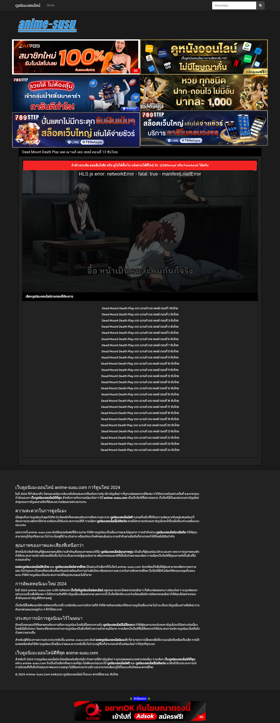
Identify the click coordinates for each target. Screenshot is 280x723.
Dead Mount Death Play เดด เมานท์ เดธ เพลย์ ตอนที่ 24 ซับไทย (140, 450)
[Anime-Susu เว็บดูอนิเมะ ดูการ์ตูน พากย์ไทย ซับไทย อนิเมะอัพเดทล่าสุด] (54, 26)
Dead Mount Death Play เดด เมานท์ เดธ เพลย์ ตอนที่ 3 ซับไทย (140, 320)
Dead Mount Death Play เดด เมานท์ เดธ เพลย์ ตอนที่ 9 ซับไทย (140, 357)
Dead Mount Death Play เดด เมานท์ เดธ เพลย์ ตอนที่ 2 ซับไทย (140, 314)
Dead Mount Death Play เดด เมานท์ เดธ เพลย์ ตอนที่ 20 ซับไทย (140, 425)
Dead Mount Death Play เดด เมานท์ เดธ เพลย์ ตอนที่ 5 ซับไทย (140, 332)
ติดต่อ (50, 5)
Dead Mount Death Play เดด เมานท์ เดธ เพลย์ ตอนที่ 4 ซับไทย (140, 326)
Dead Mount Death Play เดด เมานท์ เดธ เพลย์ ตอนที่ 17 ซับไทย (140, 407)
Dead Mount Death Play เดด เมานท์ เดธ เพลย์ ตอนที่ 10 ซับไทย (140, 363)
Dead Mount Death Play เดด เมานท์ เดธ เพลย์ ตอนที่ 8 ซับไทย (140, 351)
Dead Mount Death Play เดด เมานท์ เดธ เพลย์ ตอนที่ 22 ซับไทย (140, 437)
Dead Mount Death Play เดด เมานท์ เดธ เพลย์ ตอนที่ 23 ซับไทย (140, 443)
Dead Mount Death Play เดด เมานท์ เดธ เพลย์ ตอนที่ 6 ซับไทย (140, 339)
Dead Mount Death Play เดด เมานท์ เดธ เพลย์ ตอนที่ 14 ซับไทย (140, 388)
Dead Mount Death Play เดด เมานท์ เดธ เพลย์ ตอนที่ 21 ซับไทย (140, 431)
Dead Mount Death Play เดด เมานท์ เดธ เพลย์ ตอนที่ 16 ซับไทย (140, 400)
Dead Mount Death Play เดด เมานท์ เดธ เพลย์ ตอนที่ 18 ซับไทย (140, 413)
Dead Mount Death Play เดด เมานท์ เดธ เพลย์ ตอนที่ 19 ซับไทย (140, 419)
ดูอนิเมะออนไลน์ (27, 5)
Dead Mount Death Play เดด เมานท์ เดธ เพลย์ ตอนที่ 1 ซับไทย (140, 308)
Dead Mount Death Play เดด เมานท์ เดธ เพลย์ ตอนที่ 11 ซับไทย (140, 370)
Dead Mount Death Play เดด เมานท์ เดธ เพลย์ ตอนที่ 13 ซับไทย (140, 382)
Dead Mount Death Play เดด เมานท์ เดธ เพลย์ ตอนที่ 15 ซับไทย (140, 394)
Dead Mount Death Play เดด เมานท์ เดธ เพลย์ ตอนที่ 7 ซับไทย (140, 345)
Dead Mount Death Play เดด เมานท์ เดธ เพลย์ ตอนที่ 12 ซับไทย (140, 376)
